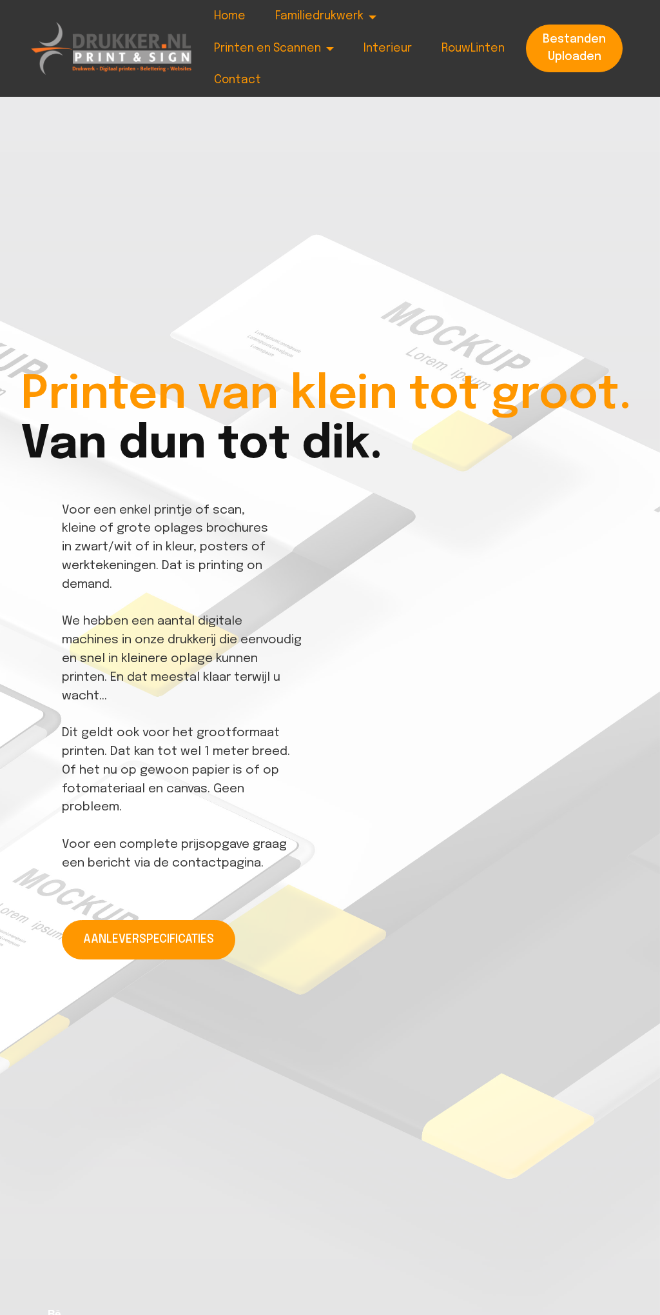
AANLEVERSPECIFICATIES (148, 939)
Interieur (388, 48)
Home (230, 16)
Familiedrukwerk (319, 16)
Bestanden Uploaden (574, 48)
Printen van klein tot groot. (326, 395)
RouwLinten (473, 48)
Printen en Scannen (267, 48)
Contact (237, 80)
